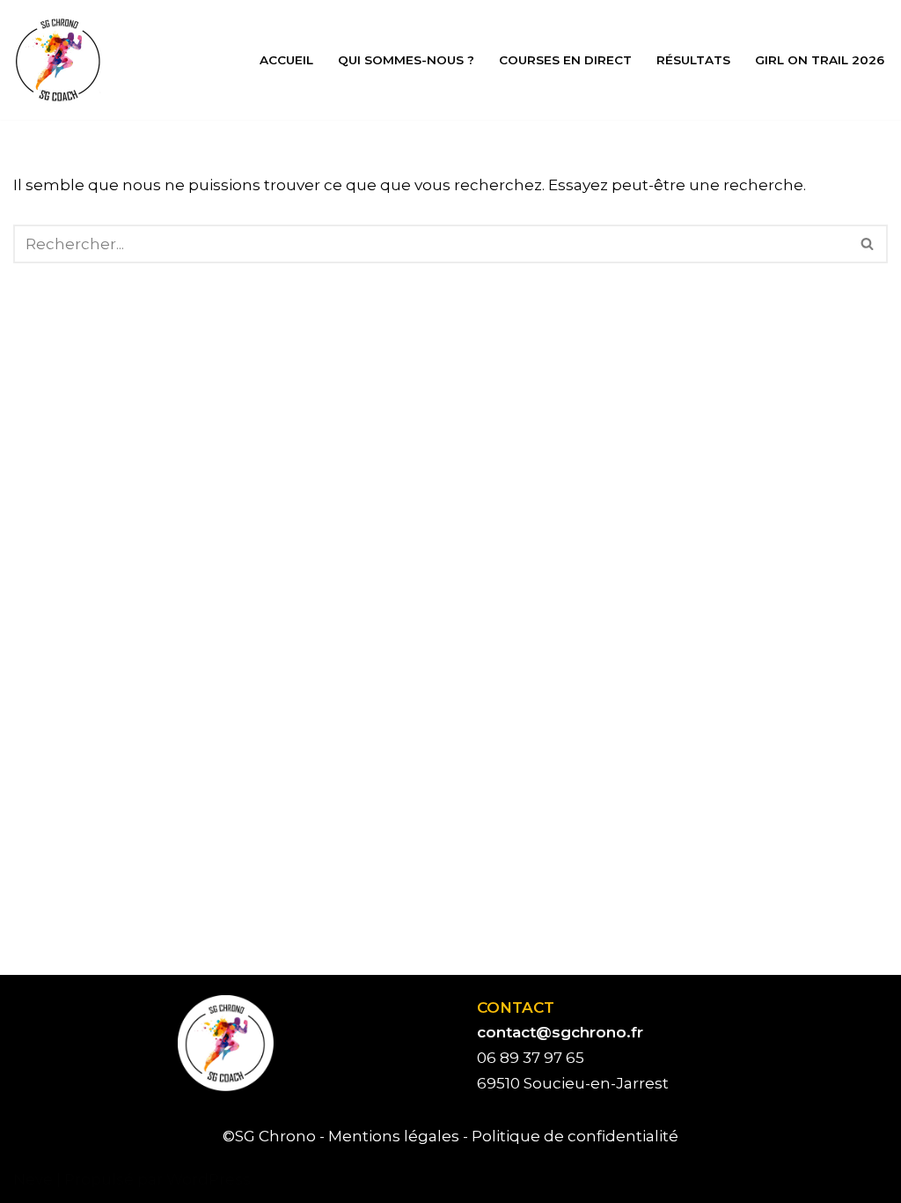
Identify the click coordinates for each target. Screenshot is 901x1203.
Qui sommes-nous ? (406, 60)
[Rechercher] (868, 244)
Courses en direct (565, 60)
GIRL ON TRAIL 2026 (819, 60)
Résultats (693, 60)
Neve (33, 1179)
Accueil (286, 60)
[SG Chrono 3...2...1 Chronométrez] (57, 60)
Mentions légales (393, 1136)
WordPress (208, 1179)
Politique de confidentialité (575, 1136)
